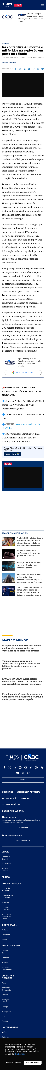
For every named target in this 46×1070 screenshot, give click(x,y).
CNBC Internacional (13, 811)
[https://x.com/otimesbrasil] (9, 767)
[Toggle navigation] (42, 5)
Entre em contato (23, 840)
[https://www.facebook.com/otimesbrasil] (4, 767)
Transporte (6, 1011)
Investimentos (10, 1027)
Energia (5, 1007)
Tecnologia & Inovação (6, 989)
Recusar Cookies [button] (13, 1062)
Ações (4, 1032)
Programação (9, 798)
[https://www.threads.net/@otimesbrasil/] (23, 772)
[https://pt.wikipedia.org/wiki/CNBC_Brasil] (36, 767)
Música (5, 963)
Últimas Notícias (11, 804)
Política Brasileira (5, 869)
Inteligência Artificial (28, 792)
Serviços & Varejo (6, 1001)
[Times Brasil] (8, 5)
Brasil (5, 852)
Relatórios (6, 935)
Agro (4, 983)
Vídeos (5, 940)
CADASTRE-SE (23, 828)
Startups (5, 1021)
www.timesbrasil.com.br (27, 424)
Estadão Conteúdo (9, 62)
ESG (3, 1016)
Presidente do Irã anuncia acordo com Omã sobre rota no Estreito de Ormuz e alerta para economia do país (22, 697)
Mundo (5, 43)
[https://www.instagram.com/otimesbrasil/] (20, 767)
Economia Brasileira (6, 858)
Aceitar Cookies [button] (32, 1062)
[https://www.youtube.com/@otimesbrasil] (25, 767)
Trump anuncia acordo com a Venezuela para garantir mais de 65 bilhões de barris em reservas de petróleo (21, 665)
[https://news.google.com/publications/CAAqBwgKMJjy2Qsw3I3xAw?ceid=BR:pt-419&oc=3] (17, 772)
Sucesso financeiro (6, 908)
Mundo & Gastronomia (7, 968)
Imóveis (5, 995)
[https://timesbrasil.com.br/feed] (41, 767)
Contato (23, 780)
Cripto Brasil (9, 925)
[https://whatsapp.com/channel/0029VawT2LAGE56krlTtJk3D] (28, 772)
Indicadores (6, 864)
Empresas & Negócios (8, 977)
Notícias (5, 930)
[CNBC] (7, 17)
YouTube (7, 428)
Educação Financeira (6, 889)
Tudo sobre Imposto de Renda (6, 916)
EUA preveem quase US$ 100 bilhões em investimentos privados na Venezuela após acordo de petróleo (21, 648)
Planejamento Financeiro (7, 896)
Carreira (25, 798)
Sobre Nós (7, 792)
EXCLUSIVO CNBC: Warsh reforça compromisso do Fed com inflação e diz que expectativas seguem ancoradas (23, 681)
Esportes (5, 958)
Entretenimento (11, 946)
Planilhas (5, 902)
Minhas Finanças (11, 883)
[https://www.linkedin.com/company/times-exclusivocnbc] (15, 767)
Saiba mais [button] (20, 1054)
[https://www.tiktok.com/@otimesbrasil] (31, 767)
